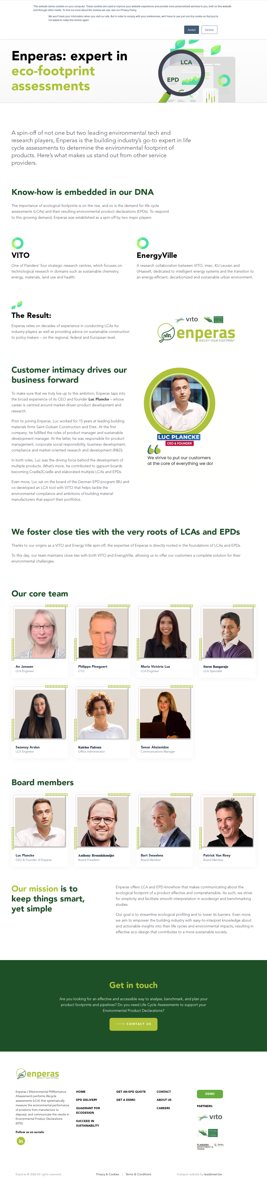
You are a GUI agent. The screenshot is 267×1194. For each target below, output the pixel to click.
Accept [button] (191, 29)
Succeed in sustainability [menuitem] (87, 1123)
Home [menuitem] (81, 1091)
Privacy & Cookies (108, 1174)
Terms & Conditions (138, 1174)
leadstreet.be (212, 1174)
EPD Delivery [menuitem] (86, 1100)
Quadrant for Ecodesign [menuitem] (88, 1110)
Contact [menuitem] (164, 1091)
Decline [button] (209, 29)
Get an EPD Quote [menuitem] (131, 1091)
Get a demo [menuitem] (125, 1100)
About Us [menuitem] (164, 1100)
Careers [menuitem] (163, 1108)
